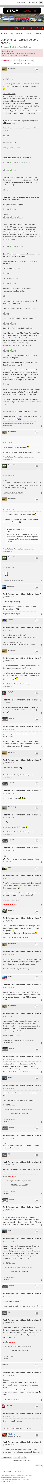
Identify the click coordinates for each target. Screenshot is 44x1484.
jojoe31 (11, 718)
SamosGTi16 (12, 465)
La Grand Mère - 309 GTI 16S (12, 1399)
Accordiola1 (11, 586)
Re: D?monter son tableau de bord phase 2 (22, 594)
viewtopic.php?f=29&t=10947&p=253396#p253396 (19, 644)
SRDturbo (11, 910)
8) (18, 904)
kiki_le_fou (10, 692)
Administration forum (25, 47)
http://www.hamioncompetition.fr (13, 492)
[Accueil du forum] (22, 17)
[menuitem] (5, 1482)
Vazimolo (5, 1365)
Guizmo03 (10, 1405)
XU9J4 (10, 1077)
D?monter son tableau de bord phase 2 (19, 41)
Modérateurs (14, 47)
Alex (9, 867)
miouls (10, 977)
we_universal (7, 1479)
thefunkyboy (12, 68)
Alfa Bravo (11, 1434)
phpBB (11, 1475)
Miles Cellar (21, 1477)
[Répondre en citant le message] (36, 69)
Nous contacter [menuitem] (19, 1471)
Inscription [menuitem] (22, 2)
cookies (10, 619)
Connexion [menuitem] (34, 2)
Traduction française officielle (9, 1477)
